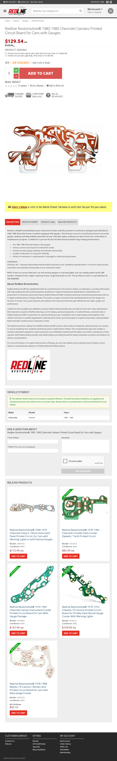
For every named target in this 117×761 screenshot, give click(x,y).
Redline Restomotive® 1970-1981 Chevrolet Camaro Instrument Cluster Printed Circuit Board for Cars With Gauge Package (30, 611)
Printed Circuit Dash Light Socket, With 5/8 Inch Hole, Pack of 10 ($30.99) (37, 53)
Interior (16, 21)
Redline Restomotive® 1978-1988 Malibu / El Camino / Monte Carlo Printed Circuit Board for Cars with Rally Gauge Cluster (29, 688)
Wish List (64, 747)
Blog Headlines (39, 750)
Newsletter (64, 750)
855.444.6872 (10, 2)
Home (7, 21)
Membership (65, 752)
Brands (36, 741)
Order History (65, 744)
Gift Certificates (39, 744)
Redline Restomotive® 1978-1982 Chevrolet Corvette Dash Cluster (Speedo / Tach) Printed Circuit (81, 533)
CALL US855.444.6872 (57, 95)
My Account (65, 741)
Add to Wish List (56, 85)
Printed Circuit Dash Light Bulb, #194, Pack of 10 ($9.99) (30, 56)
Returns (8, 744)
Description (12, 222)
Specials (36, 747)
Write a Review (36, 85)
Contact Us (24, 2)
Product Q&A (48, 222)
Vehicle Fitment (30, 222)
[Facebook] (107, 2)
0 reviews (22, 85)
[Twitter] (111, 2)
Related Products (67, 222)
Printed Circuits (38, 21)
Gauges (25, 21)
